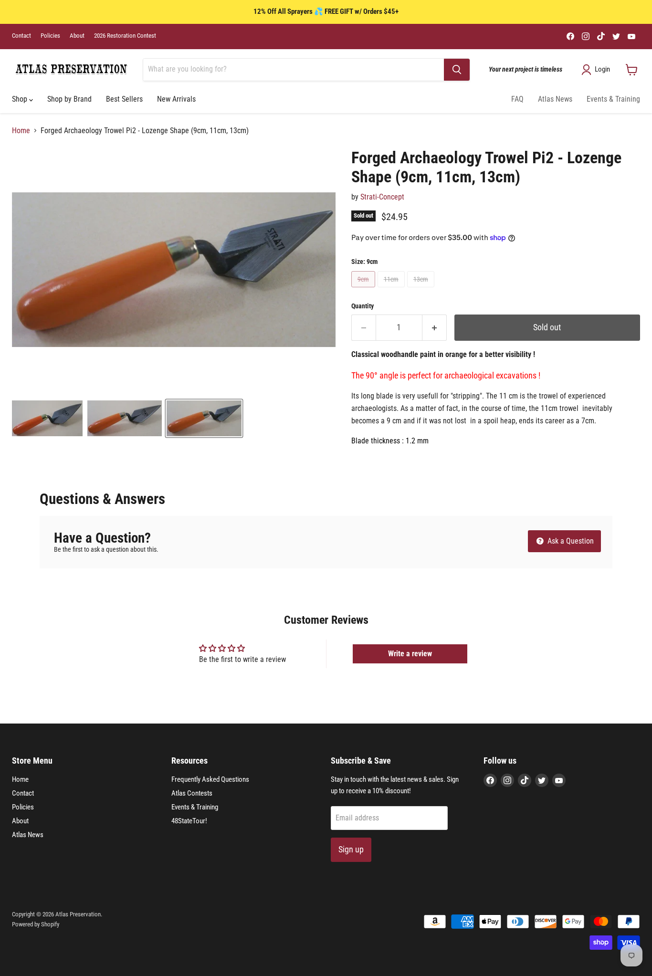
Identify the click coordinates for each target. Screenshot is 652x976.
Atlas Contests (191, 793)
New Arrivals (176, 99)
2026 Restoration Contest (125, 35)
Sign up (351, 849)
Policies (50, 35)
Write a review (410, 653)
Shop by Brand (69, 99)
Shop (20, 99)
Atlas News (555, 99)
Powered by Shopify (35, 924)
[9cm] (364, 289)
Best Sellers (124, 99)
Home (21, 130)
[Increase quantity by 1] (434, 328)
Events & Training (613, 99)
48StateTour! (189, 821)
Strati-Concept (382, 196)
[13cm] (422, 289)
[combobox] (293, 70)
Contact (21, 35)
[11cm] (392, 289)
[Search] (457, 70)
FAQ (517, 99)
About (77, 35)
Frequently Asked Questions (210, 779)
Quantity (362, 306)
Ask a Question (570, 541)
